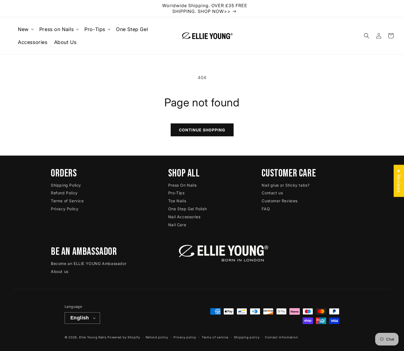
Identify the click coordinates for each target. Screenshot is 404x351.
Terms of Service (67, 200)
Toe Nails (177, 200)
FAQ (266, 208)
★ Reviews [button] (399, 180)
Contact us (272, 192)
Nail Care (177, 224)
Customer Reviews (280, 200)
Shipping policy (247, 337)
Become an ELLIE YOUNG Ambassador (88, 263)
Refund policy (157, 337)
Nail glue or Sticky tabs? (285, 185)
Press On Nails (182, 185)
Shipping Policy (66, 185)
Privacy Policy (64, 208)
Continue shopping (202, 130)
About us (59, 271)
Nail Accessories (184, 216)
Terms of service (215, 337)
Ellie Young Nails (93, 337)
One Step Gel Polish (187, 208)
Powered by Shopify (123, 337)
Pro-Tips (176, 192)
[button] (25, 29)
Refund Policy (64, 192)
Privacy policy (184, 337)
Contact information (281, 337)
